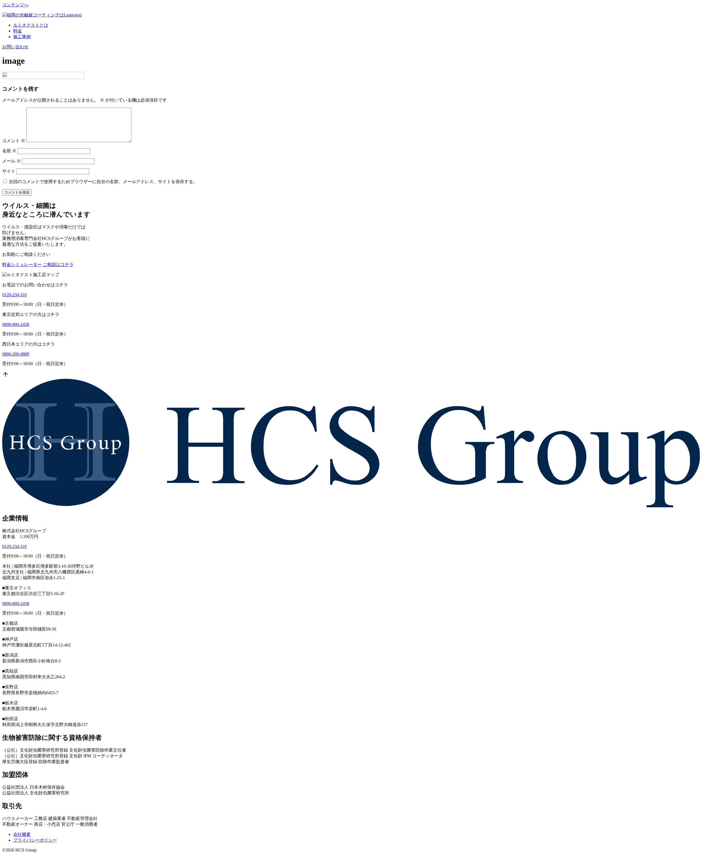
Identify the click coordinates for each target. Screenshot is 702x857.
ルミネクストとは (30, 25)
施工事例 (22, 36)
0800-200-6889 (15, 354)
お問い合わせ (15, 46)
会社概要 (22, 834)
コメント (13, 140)
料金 (17, 31)
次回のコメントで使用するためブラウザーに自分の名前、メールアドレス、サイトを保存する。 (103, 181)
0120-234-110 (14, 294)
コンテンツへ (15, 4)
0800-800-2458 (15, 324)
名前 (9, 151)
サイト (8, 171)
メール (11, 161)
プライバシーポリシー (35, 840)
